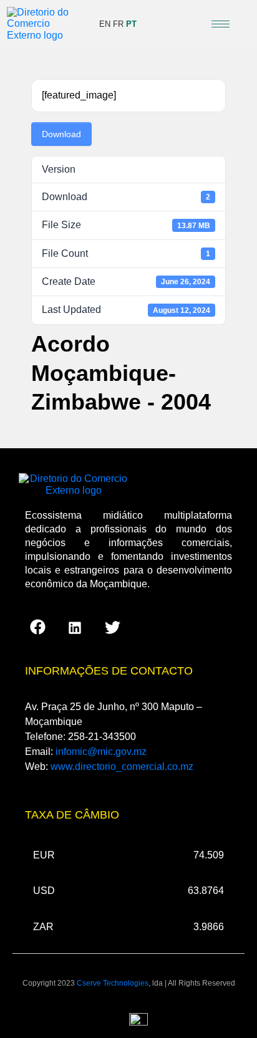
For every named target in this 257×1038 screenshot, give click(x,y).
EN (104, 24)
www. (122, 766)
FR (118, 24)
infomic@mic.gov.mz (101, 751)
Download (61, 134)
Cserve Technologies (112, 983)
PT (131, 24)
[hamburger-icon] (220, 24)
